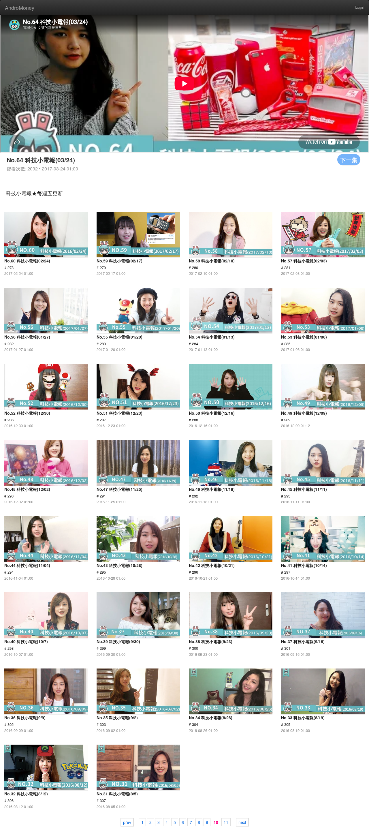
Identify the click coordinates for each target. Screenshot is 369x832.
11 (226, 822)
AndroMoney (19, 7)
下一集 (348, 159)
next (242, 822)
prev (127, 822)
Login (359, 7)
